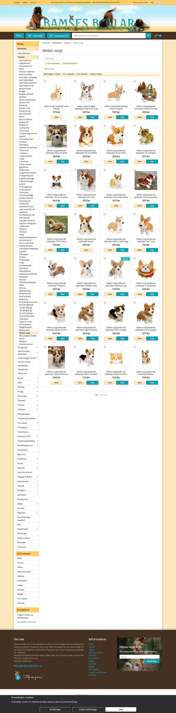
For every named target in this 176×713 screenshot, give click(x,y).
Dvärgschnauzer (26, 175)
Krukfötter (22, 459)
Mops (21, 234)
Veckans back (22, 481)
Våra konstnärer (24, 572)
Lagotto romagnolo (27, 223)
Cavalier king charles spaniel (28, 134)
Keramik (20, 486)
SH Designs (22, 533)
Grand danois (25, 201)
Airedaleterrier (25, 66)
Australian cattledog (28, 77)
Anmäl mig (151, 661)
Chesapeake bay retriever (26, 140)
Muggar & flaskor (24, 477)
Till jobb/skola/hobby (26, 418)
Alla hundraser (25, 60)
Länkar (20, 585)
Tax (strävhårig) (26, 313)
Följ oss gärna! (33, 677)
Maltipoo (23, 232)
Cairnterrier (24, 128)
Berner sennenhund (27, 100)
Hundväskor (23, 365)
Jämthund (23, 212)
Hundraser (21, 547)
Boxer (21, 116)
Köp (92, 117)
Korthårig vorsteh (27, 215)
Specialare (21, 495)
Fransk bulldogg (26, 195)
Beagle (22, 91)
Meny (19, 35)
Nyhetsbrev (22, 580)
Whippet (23, 341)
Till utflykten (22, 432)
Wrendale (21, 542)
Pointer (22, 257)
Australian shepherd (27, 83)
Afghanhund (24, 63)
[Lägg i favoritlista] (45, 81)
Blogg (20, 594)
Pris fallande (82, 74)
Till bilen (21, 387)
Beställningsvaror (25, 445)
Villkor (25, 2)
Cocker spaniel (25, 156)
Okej (121, 709)
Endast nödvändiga (88, 709)
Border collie (24, 108)
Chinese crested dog (28, 147)
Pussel (20, 463)
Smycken (21, 468)
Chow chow (24, 150)
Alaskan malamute (27, 71)
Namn (57, 74)
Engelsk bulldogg (26, 178)
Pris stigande (68, 74)
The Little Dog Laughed (23, 518)
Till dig (20, 391)
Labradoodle (24, 217)
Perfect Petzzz (24, 362)
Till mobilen (22, 427)
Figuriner (21, 513)
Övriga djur (23, 347)
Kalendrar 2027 (24, 436)
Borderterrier (25, 111)
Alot (19, 524)
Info (56, 117)
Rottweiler (23, 268)
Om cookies (22, 598)
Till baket (21, 400)
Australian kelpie (26, 80)
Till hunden (22, 396)
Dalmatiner (24, 161)
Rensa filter (49, 69)
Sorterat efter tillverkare (24, 352)
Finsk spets (24, 192)
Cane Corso (24, 130)
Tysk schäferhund (26, 316)
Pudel (21, 262)
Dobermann (24, 170)
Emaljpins (21, 490)
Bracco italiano (25, 119)
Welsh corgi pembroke (70, 63)
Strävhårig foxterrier (28, 302)
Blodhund (23, 105)
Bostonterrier (25, 114)
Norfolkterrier (25, 240)
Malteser (23, 229)
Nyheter (20, 576)
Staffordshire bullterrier (25, 297)
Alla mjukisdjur (24, 53)
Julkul (19, 382)
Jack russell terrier (27, 209)
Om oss (33, 2)
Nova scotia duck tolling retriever (26, 244)
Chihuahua (23, 145)
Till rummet (22, 423)
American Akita (25, 74)
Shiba (21, 285)
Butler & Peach (23, 538)
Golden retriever (26, 198)
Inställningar (55, 709)
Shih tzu (22, 288)
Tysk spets (23, 319)
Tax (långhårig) (25, 310)
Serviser (20, 508)
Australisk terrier (26, 85)
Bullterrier (23, 125)
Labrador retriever (27, 220)
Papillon (22, 251)
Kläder (20, 504)
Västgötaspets (25, 327)
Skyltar (20, 378)
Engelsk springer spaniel (26, 182)
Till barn (20, 405)
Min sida (20, 603)
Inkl (146, 2)
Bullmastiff (24, 122)
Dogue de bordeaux (27, 173)
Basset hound (25, 88)
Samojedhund (25, 271)
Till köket (21, 409)
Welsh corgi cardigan (53, 63)
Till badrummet (23, 414)
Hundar (21, 57)
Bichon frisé (24, 102)
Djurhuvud (22, 373)
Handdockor (23, 369)
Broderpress (22, 499)
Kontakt (17, 2)
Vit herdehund (25, 324)
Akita (21, 69)
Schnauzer (23, 277)
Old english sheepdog (28, 248)
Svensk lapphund (26, 305)
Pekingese (23, 254)
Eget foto (21, 454)
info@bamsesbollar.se (26, 622)
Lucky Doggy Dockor (27, 358)
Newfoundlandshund (28, 237)
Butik (19, 558)
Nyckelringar (22, 529)
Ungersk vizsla (25, 321)
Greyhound (24, 203)
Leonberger (24, 226)
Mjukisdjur (22, 48)
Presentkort (22, 450)
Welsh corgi (24, 333)
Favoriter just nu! (24, 472)
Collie (21, 158)
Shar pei (22, 279)
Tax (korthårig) (25, 307)
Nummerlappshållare (26, 441)
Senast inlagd (96, 74)
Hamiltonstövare (26, 206)
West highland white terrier (28, 337)
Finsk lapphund (25, 187)
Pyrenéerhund (25, 265)
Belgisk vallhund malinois (26, 95)
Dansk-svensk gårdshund (25, 165)
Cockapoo (23, 153)
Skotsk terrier (25, 293)
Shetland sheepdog (27, 282)
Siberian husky (25, 291)
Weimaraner (24, 330)
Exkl (152, 2)
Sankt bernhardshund (28, 274)
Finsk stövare (25, 189)
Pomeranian (24, 260)
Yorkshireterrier (26, 344)
